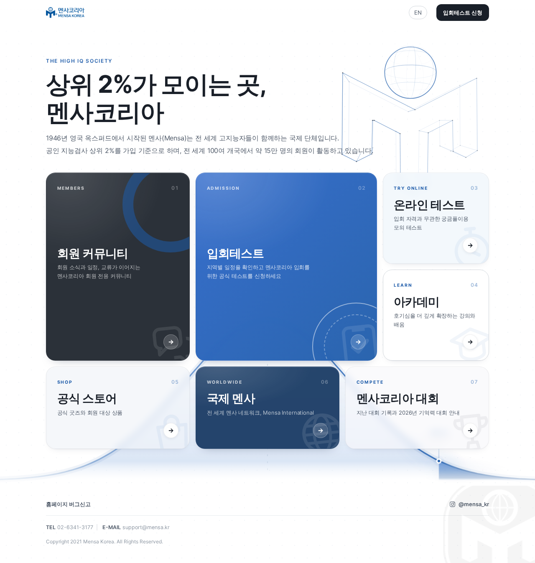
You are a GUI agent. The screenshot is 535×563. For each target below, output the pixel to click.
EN (418, 12)
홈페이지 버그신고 (68, 504)
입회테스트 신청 (462, 12)
